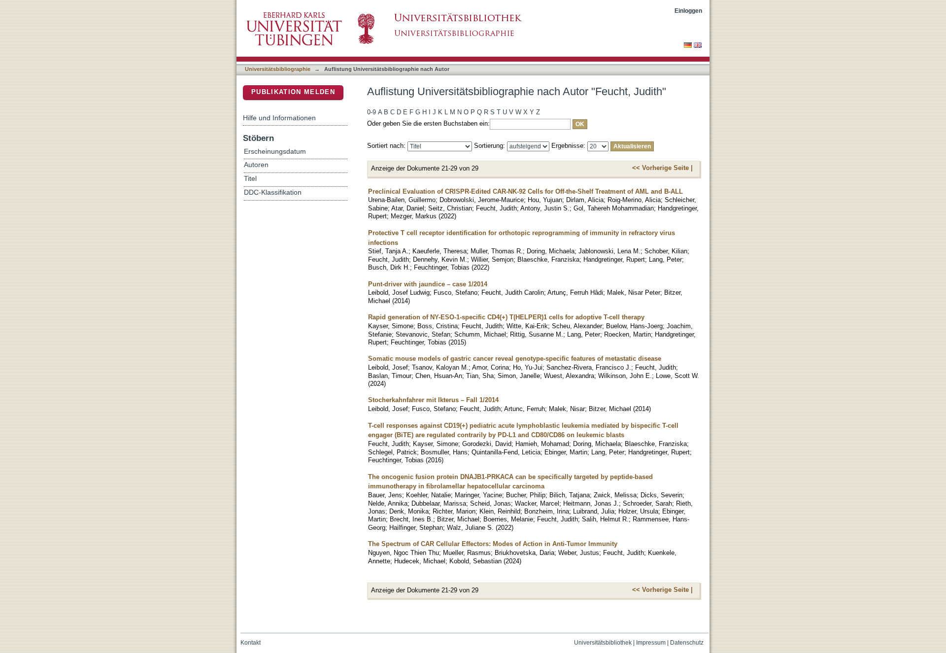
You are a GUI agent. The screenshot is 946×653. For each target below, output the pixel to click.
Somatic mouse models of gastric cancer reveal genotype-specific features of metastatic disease (514, 358)
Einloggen (688, 10)
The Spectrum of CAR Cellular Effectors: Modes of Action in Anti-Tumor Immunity (492, 544)
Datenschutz (687, 642)
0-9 (371, 112)
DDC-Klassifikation (273, 192)
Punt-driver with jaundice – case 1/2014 (427, 284)
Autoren (256, 165)
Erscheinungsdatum (275, 151)
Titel (250, 178)
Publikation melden (293, 92)
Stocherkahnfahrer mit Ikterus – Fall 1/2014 (433, 400)
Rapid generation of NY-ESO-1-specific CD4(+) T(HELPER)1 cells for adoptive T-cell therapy (506, 317)
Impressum (651, 642)
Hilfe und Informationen (279, 118)
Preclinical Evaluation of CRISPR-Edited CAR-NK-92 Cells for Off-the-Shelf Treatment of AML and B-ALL (525, 191)
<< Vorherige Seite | (662, 168)
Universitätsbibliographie (277, 69)
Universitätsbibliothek (603, 642)
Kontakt (250, 642)
